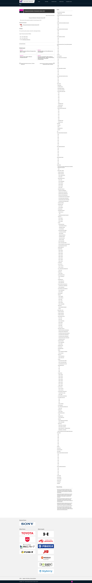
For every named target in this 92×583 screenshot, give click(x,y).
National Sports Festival (60, 157)
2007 (58, 434)
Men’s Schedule (61, 233)
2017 (59, 368)
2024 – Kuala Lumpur (61, 282)
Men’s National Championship (61, 146)
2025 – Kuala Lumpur (61, 357)
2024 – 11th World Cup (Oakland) (63, 351)
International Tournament (61, 210)
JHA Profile (46, 1)
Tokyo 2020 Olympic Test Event (63, 245)
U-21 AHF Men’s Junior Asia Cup (62, 391)
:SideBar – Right (60, 13)
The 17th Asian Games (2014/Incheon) (64, 334)
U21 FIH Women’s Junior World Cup (62, 288)
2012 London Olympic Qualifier (62, 230)
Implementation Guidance (61, 88)
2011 (58, 18)
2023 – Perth (60, 270)
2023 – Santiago (61, 291)
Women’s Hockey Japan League (62, 108)
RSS (72, 581)
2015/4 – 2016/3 (61, 256)
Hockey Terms (59, 480)
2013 (58, 21)
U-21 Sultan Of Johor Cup (61, 397)
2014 (58, 65)
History (58, 126)
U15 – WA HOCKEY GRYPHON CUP (63, 268)
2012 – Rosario (61, 205)
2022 (59, 371)
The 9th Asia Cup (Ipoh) (62, 339)
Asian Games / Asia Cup (61, 328)
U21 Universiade (60, 293)
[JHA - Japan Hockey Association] (28, 2)
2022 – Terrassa (61, 302)
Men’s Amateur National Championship (62, 132)
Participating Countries (62, 227)
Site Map (58, 446)
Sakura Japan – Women (61, 170)
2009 (58, 437)
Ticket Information (60, 106)
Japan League (59, 83)
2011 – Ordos (60, 179)
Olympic (59, 222)
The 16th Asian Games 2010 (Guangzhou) (64, 196)
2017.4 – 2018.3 (61, 259)
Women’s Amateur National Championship (62, 452)
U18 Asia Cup (60, 271)
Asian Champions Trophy (61, 178)
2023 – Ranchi (60, 187)
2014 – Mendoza (61, 207)
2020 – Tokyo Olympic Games (62, 242)
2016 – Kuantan (61, 322)
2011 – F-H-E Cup (61, 265)
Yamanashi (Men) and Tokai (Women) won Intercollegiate (45, 51)
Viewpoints (58, 483)
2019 (59, 414)
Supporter (59, 129)
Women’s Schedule (61, 239)
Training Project (60, 248)
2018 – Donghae (61, 184)
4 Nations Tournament (61, 173)
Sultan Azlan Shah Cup (61, 365)
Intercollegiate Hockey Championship (62, 57)
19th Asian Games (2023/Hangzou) (63, 193)
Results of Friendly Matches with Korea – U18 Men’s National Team (27, 64)
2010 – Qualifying (61, 296)
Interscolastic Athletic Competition (61, 68)
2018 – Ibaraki (60, 176)
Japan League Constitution (61, 89)
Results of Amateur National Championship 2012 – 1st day (28, 51)
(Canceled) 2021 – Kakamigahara (63, 285)
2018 (59, 400)
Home (39, 1)
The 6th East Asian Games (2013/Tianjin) (64, 199)
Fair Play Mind (59, 475)
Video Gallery (59, 451)
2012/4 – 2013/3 (61, 251)
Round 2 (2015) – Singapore (62, 426)
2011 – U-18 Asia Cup (61, 276)
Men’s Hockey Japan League (61, 91)
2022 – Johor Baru (61, 403)
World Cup (59, 294)
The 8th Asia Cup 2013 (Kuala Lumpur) (64, 201)
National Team (61, 1)
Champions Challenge (61, 202)
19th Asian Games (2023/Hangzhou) (63, 331)
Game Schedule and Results (62, 225)
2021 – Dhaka (60, 325)
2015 (58, 66)
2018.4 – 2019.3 (61, 385)
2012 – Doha (60, 319)
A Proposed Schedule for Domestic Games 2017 (31, 24)
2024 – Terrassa (61, 219)
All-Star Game (59, 85)
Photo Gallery (59, 432)
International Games (60, 348)
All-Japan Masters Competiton (61, 36)
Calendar (58, 54)
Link (57, 131)
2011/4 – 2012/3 (61, 250)
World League (60, 305)
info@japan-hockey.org (26, 39)
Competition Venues (69, 1)
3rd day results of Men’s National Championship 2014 (26, 57)
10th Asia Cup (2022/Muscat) (62, 190)
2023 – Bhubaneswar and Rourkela (63, 420)
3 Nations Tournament (61, 311)
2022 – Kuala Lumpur (61, 417)
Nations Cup (59, 216)
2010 (58, 16)
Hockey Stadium (59, 478)
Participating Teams (60, 103)
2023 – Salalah (60, 394)
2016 (58, 143)
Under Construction (59, 449)
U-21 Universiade (60, 405)
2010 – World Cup (61, 297)
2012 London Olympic (61, 224)
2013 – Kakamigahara (61, 181)
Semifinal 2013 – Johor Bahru (62, 429)
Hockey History (59, 477)
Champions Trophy (60, 204)
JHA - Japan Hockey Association (27, 578)
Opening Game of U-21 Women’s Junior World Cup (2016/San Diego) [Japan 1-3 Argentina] (46, 64)
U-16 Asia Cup (60, 262)
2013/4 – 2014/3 (61, 253)
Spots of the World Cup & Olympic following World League (65, 431)
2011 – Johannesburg (61, 342)
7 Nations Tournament (61, 314)
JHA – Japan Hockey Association (28, 581)
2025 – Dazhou (61, 273)
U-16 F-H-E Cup (60, 386)
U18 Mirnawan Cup (60, 279)
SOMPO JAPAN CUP (61, 247)
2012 (58, 33)
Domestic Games (54, 1)
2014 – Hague (60, 299)
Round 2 (60, 308)
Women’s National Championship (61, 466)
